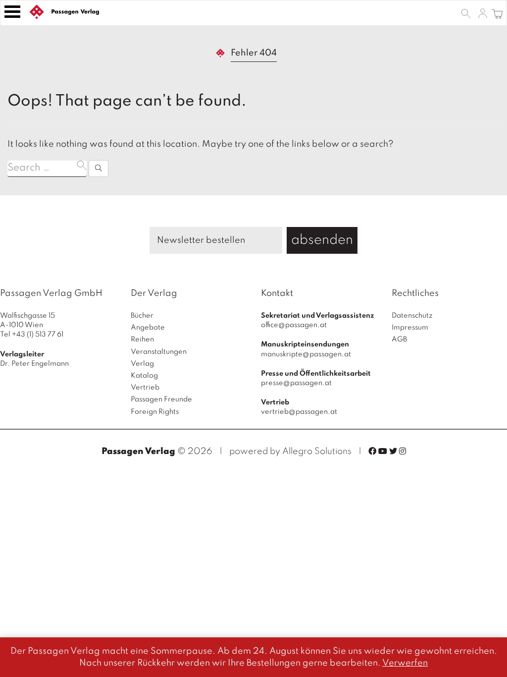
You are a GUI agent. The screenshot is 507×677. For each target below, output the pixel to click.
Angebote (148, 327)
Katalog (144, 375)
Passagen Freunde (161, 399)
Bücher (142, 315)
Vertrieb (145, 387)
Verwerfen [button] (405, 663)
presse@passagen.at (296, 383)
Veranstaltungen (159, 351)
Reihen (142, 339)
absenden (322, 240)
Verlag (142, 363)
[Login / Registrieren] (483, 12)
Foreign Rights (155, 411)
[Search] (98, 168)
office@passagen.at (294, 325)
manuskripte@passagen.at (306, 354)
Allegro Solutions (317, 451)
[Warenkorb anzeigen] (497, 12)
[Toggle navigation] (12, 11)
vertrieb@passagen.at (299, 411)
